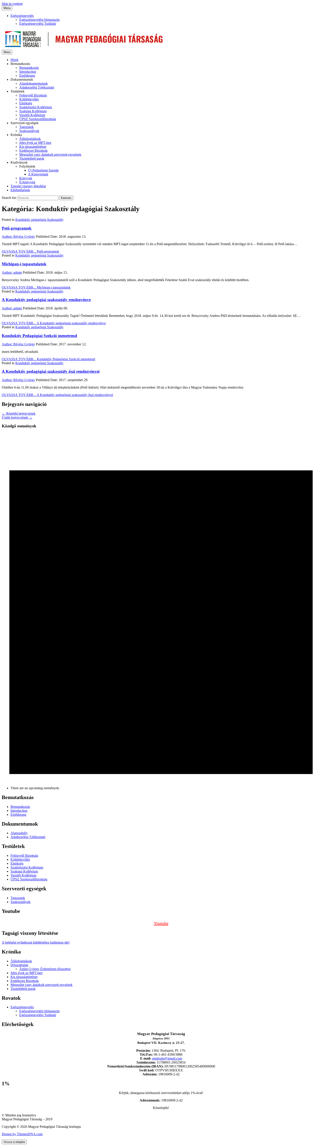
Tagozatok (26, 127)
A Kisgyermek (38, 174)
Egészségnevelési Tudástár (37, 23)
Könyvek (25, 178)
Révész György (18, 236)
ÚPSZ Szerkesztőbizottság (37, 119)
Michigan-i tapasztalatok (24, 264)
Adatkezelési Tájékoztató (36, 87)
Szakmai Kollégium (33, 111)
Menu (7, 8)
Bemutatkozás (29, 68)
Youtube (161, 923)
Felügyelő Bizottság (33, 95)
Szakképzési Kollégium (35, 107)
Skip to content (12, 3)
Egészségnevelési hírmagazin (39, 19)
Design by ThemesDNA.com (22, 1134)
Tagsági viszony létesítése (28, 186)
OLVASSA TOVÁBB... (30, 251)
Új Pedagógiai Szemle (43, 170)
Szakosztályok (29, 131)
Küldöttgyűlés (29, 99)
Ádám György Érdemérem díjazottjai (45, 969)
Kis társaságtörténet (32, 146)
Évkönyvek (27, 182)
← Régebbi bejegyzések (18, 413)
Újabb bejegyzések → (17, 417)
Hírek (14, 60)
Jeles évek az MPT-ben (35, 143)
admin (12, 272)
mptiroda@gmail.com (167, 1058)
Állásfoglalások (30, 139)
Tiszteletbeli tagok (31, 158)
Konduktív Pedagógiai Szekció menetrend (39, 335)
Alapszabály (19, 833)
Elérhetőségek (20, 190)
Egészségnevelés (22, 16)
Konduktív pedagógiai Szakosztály (39, 219)
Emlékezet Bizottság (33, 150)
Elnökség (25, 103)
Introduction (27, 71)
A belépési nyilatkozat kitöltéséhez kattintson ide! (36, 942)
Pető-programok (17, 228)
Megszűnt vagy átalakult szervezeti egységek (50, 154)
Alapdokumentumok (33, 83)
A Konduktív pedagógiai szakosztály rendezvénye (46, 299)
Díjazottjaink (19, 965)
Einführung (27, 75)
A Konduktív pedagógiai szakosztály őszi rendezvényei (50, 371)
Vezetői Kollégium (32, 115)
